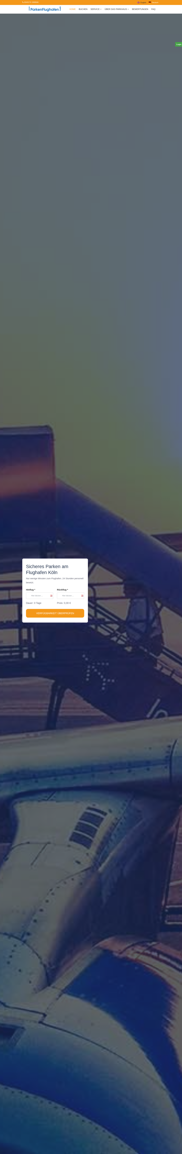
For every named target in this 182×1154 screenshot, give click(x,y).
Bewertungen (140, 9)
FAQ (153, 9)
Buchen (83, 9)
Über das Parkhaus (116, 9)
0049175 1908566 (31, 2)
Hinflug (30, 590)
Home (72, 9)
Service (95, 9)
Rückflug (62, 590)
